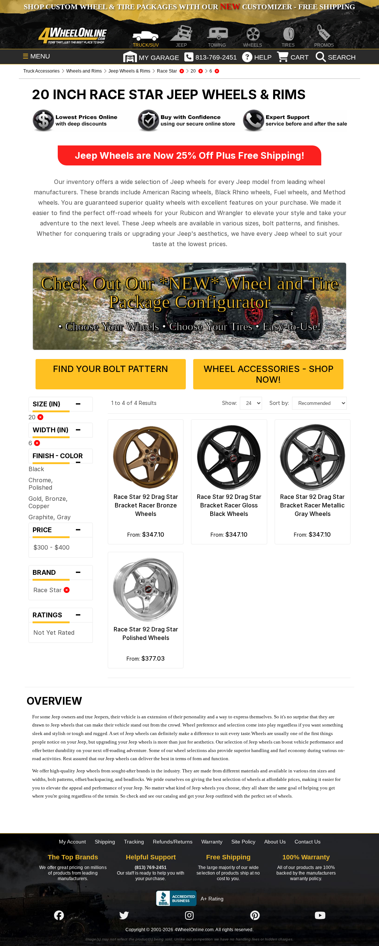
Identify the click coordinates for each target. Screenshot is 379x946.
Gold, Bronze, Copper (48, 502)
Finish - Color (60, 457)
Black (36, 469)
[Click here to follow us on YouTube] (320, 915)
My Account (72, 842)
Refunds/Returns (172, 842)
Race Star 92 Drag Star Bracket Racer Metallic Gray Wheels (312, 505)
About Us (275, 842)
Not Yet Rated (53, 632)
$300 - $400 (51, 547)
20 (32, 417)
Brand (57, 572)
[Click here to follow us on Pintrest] (255, 915)
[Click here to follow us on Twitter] (124, 915)
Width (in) (57, 430)
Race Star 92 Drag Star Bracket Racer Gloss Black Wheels (229, 505)
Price (57, 530)
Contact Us (308, 842)
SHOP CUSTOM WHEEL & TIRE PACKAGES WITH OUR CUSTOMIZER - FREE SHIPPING (189, 7)
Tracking (134, 842)
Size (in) (57, 404)
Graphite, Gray (49, 517)
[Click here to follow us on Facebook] (58, 915)
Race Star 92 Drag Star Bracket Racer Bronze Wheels (146, 505)
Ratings (57, 615)
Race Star (48, 590)
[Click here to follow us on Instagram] (189, 915)
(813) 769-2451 (151, 867)
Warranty (211, 842)
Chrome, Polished (40, 483)
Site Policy (243, 842)
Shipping (105, 842)
